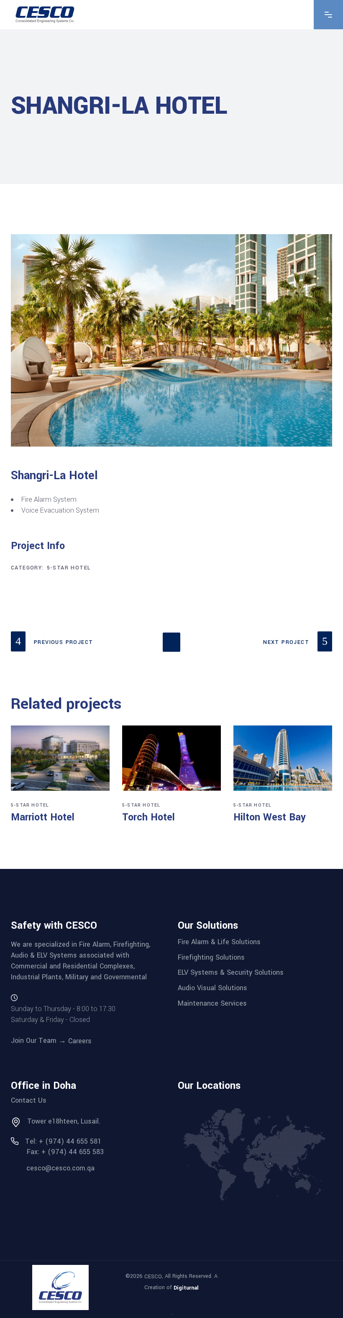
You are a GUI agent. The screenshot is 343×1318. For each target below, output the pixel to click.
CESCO (153, 1276)
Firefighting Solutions (211, 957)
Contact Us (28, 1100)
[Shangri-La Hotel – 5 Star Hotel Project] (171, 340)
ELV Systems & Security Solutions (231, 972)
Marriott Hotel (42, 817)
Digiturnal (186, 1287)
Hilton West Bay (269, 817)
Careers (80, 1041)
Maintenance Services (212, 1003)
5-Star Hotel (69, 568)
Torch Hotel (148, 817)
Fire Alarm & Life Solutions (219, 942)
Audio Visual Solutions (212, 988)
